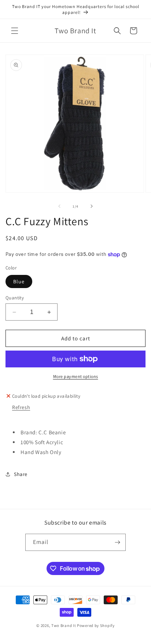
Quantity (14, 298)
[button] (15, 31)
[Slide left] (59, 206)
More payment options (75, 376)
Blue (19, 281)
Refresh (21, 407)
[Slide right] (92, 206)
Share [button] (20, 474)
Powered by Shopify (96, 625)
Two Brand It (63, 625)
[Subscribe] (117, 542)
